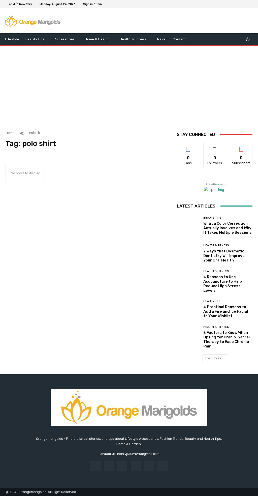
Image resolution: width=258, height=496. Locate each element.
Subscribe (241, 147)
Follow (215, 147)
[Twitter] (238, 4)
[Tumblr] (149, 466)
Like (188, 147)
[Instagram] (232, 4)
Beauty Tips (212, 217)
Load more (213, 358)
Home (10, 133)
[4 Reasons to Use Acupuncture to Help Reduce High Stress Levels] (188, 281)
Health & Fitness (216, 245)
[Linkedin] (122, 466)
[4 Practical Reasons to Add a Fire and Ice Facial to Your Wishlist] (188, 309)
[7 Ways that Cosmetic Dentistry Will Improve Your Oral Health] (188, 253)
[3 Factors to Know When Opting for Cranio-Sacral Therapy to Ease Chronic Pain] (188, 337)
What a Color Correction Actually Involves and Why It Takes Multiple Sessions (227, 228)
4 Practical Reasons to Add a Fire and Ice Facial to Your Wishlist (225, 311)
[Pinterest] (136, 466)
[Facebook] (226, 4)
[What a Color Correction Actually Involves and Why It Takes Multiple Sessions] (188, 225)
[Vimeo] (244, 4)
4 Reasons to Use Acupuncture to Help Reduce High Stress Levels (222, 284)
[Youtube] (250, 4)
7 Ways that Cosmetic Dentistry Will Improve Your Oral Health (224, 255)
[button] (247, 39)
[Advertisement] (129, 86)
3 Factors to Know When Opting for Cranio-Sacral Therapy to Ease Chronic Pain (226, 339)
